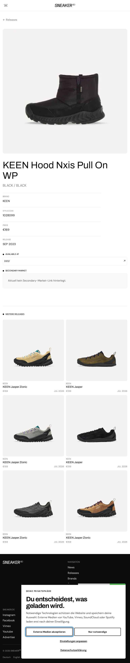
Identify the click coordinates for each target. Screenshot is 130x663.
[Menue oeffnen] (6, 5)
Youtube (8, 631)
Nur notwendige (97, 631)
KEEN (6, 201)
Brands (72, 578)
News (71, 567)
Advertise (9, 637)
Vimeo (7, 626)
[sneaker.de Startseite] (65, 5)
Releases (73, 573)
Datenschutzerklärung (73, 650)
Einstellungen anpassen (73, 641)
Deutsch (7, 657)
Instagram (9, 615)
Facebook (9, 620)
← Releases (10, 20)
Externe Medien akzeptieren (49, 631)
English (16, 657)
